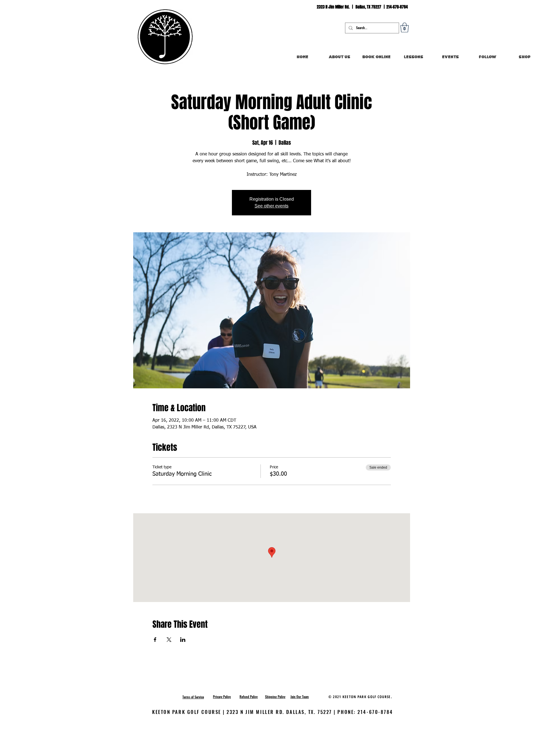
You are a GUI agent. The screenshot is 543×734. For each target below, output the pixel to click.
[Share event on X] (169, 639)
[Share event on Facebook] (155, 639)
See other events (271, 205)
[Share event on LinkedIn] (183, 639)
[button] (404, 28)
